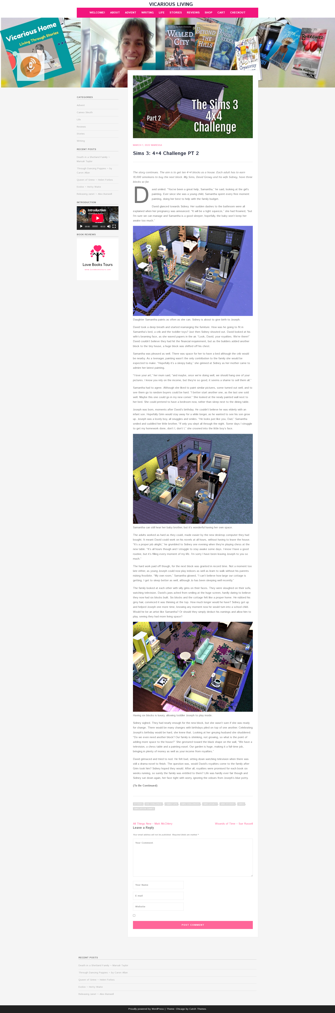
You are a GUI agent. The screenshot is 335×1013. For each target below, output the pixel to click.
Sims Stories (227, 804)
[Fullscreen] (114, 226)
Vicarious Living (171, 4)
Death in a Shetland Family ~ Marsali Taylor (103, 965)
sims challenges (190, 804)
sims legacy (210, 804)
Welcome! (97, 13)
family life (171, 804)
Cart (221, 13)
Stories (176, 13)
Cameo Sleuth (85, 112)
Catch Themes (197, 1009)
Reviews (193, 13)
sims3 (241, 804)
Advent (130, 13)
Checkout (237, 13)
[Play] (81, 226)
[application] (97, 218)
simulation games (144, 808)
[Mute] (109, 226)
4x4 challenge (154, 804)
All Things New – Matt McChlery (152, 824)
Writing (147, 13)
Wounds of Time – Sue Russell (234, 824)
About (115, 13)
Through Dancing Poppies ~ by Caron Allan (103, 972)
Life (162, 13)
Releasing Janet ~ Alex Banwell (94, 194)
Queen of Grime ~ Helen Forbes (95, 180)
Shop (208, 13)
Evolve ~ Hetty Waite (89, 187)
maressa (156, 145)
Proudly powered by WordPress (146, 1009)
